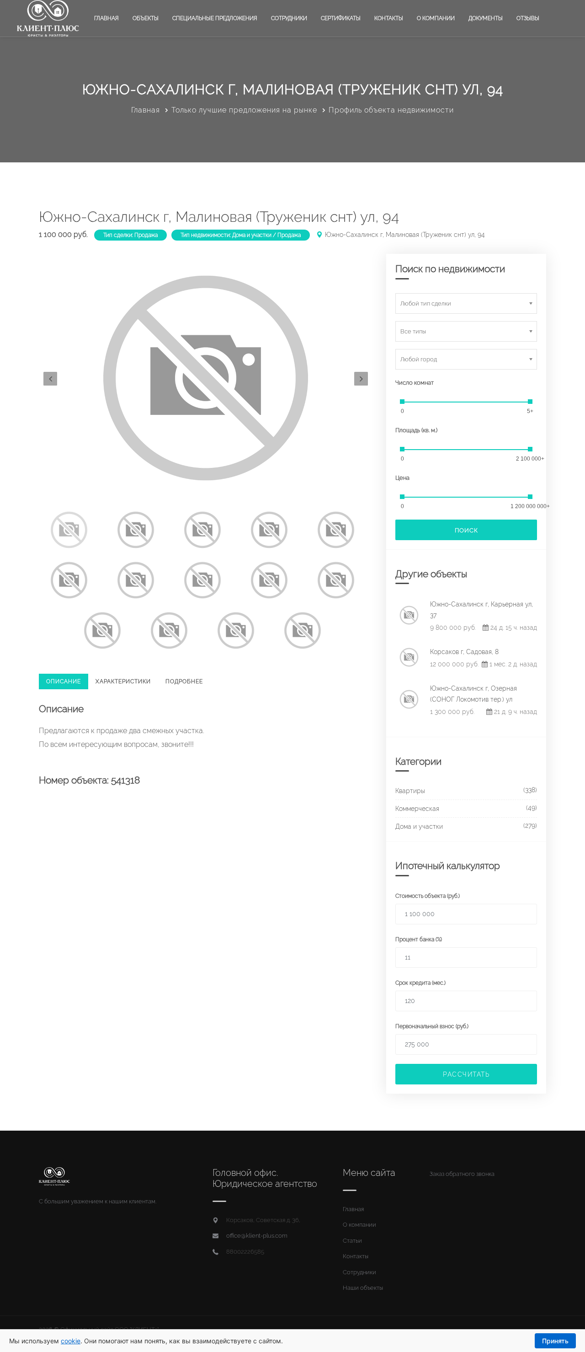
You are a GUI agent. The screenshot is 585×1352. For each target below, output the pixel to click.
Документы (485, 18)
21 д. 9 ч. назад (514, 711)
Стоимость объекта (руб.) (427, 896)
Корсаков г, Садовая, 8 (464, 651)
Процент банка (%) (418, 939)
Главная (106, 18)
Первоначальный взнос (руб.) (431, 1026)
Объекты (146, 18)
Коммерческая (417, 808)
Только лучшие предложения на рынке (244, 110)
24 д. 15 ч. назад (513, 627)
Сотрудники (289, 18)
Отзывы (527, 18)
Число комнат (414, 382)
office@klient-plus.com (256, 1235)
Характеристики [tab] (123, 681)
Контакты (388, 18)
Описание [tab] (63, 681)
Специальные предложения (214, 18)
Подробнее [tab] (184, 681)
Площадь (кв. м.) (416, 430)
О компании (436, 18)
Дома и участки (419, 826)
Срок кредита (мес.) (420, 983)
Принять (555, 1341)
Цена (402, 477)
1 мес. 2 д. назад (512, 664)
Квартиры (410, 790)
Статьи (352, 1240)
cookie (70, 1341)
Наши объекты (363, 1287)
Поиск (466, 530)
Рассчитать (466, 1074)
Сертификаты (341, 18)
